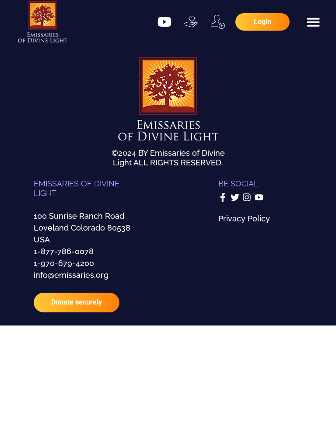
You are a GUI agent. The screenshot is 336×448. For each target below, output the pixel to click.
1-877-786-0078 (64, 251)
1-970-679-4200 (64, 263)
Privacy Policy (244, 218)
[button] (313, 21)
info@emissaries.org (71, 275)
